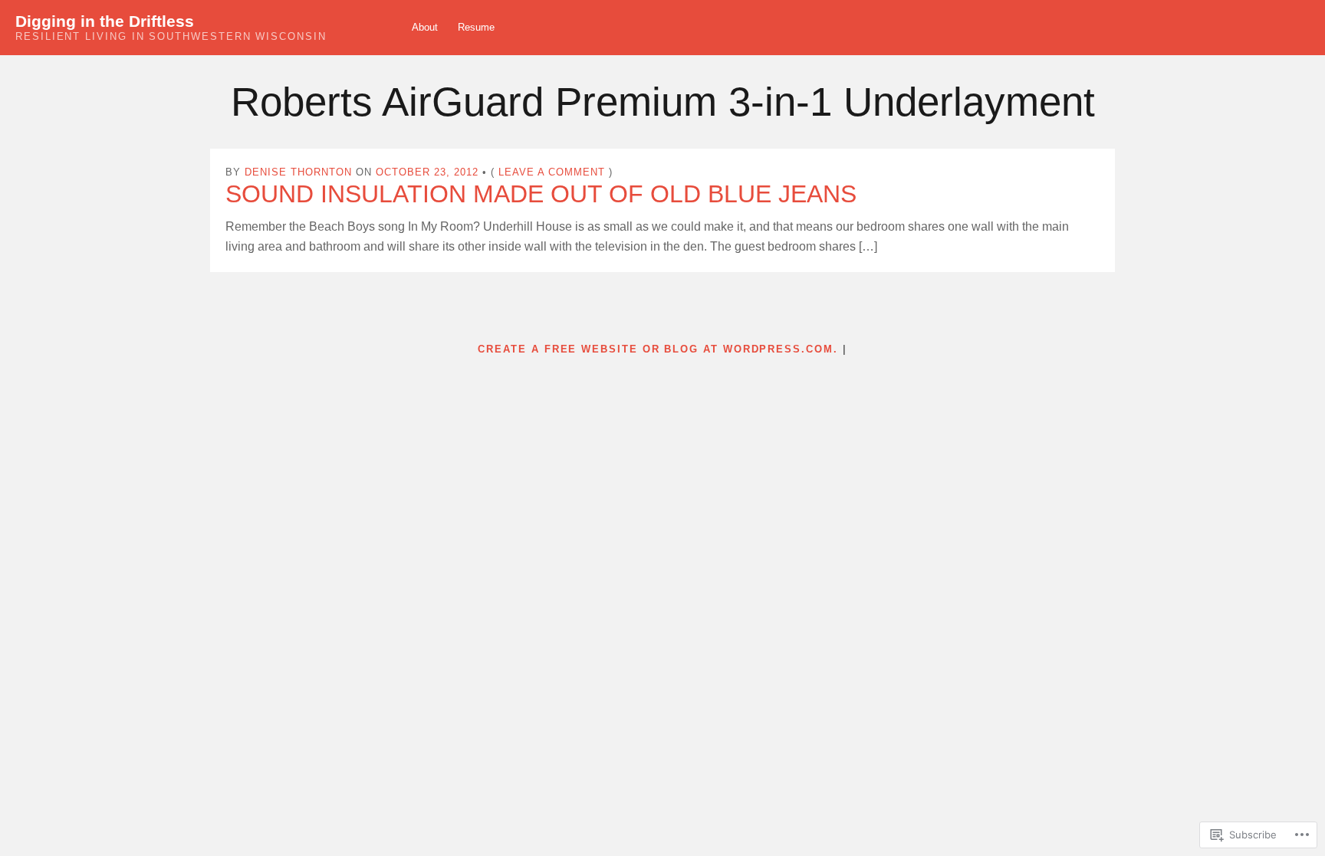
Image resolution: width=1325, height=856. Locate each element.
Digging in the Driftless (104, 21)
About (425, 27)
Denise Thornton (298, 172)
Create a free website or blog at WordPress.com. (657, 349)
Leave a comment (551, 172)
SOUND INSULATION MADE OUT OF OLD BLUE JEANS (540, 194)
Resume (476, 27)
